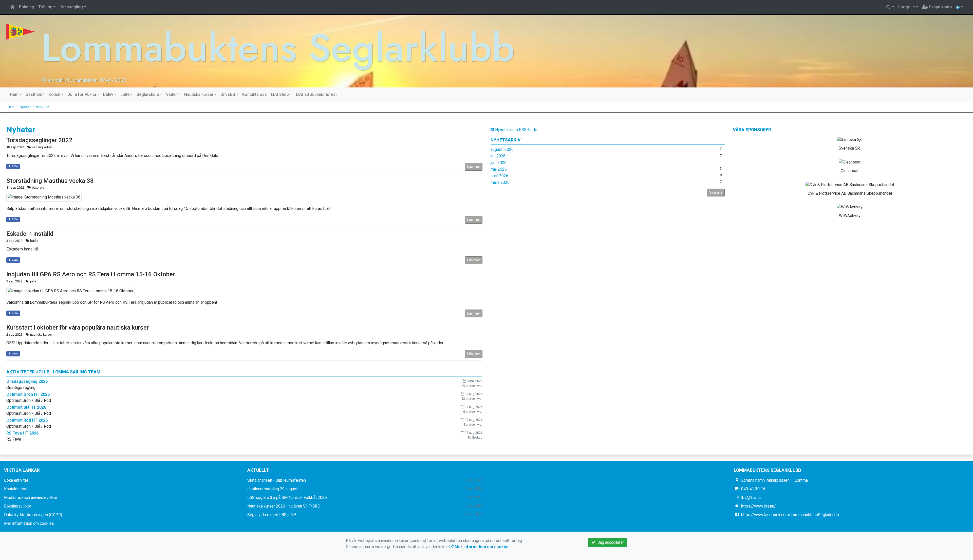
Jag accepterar (609, 542)
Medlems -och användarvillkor (30, 497)
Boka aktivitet (16, 480)
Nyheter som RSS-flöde (515, 129)
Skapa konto (940, 7)
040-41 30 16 (753, 488)
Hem (14, 94)
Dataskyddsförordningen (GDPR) (33, 514)
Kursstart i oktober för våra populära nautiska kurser (77, 327)
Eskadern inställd (29, 233)
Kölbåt (55, 94)
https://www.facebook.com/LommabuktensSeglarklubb (790, 514)
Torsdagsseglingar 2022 (39, 140)
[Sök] (890, 7)
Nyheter (25, 107)
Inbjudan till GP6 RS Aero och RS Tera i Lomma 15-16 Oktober (90, 274)
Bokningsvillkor (17, 506)
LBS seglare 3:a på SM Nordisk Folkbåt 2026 (287, 497)
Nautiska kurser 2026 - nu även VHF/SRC (283, 506)
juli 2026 (498, 156)
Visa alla (715, 192)
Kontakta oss (254, 94)
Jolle (124, 94)
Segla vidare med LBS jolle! (271, 514)
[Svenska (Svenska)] (959, 7)
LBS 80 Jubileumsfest (316, 94)
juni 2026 (499, 162)
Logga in (906, 7)
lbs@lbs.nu (751, 497)
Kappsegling (71, 7)
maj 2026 (499, 169)
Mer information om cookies (29, 523)
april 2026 (499, 175)
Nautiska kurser (198, 94)
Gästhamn (35, 94)
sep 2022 (42, 107)
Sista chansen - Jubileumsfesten (276, 480)
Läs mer (473, 167)
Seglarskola (148, 94)
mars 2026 (500, 182)
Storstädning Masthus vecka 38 (50, 180)
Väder (171, 94)
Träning (45, 7)
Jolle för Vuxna (82, 94)
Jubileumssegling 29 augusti (272, 488)
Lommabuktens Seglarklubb (278, 48)
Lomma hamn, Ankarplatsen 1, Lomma (774, 480)
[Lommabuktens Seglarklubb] (20, 31)
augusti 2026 (502, 149)
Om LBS (227, 94)
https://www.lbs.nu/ (758, 506)
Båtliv (108, 94)
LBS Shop (280, 94)
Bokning (26, 7)
